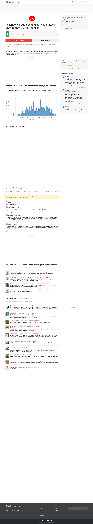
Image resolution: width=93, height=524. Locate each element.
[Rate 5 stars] (78, 66)
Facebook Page (67, 26)
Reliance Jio (18, 5)
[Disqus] (32, 216)
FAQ (39, 2)
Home (26, 2)
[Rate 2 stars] (71, 66)
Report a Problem (19, 40)
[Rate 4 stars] (76, 66)
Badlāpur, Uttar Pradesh (48, 272)
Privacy (44, 2)
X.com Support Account (69, 24)
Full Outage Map (46, 40)
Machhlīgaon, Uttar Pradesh (43, 290)
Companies (33, 2)
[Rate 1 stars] (69, 66)
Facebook (56, 510)
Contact (50, 2)
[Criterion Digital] (46, 520)
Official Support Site (68, 28)
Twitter (55, 508)
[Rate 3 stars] (74, 66)
